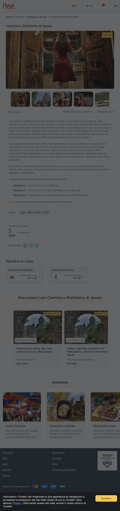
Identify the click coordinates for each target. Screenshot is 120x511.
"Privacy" (17, 503)
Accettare (106, 498)
